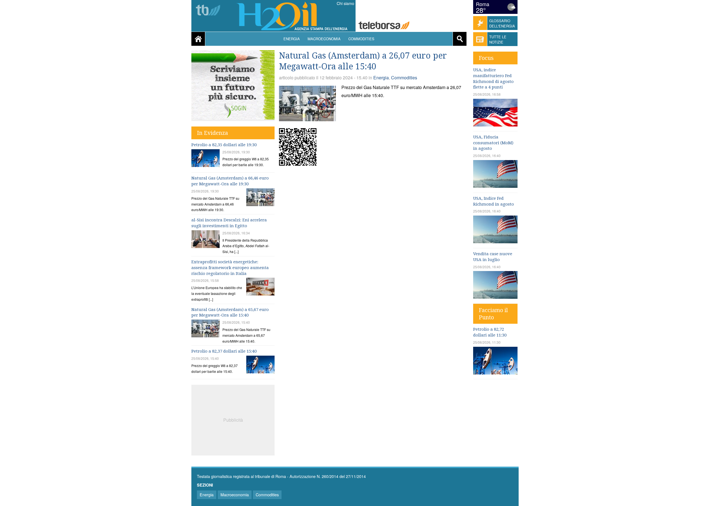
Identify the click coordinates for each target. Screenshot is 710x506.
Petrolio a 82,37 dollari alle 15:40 (224, 351)
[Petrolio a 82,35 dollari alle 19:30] (205, 158)
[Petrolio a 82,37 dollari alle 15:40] (260, 365)
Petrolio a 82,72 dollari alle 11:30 (489, 332)
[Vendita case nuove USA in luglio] (495, 297)
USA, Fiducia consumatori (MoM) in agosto (493, 143)
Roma (482, 4)
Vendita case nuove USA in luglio (492, 256)
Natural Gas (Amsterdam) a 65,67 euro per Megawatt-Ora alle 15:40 (230, 312)
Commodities (361, 38)
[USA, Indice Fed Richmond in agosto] (495, 241)
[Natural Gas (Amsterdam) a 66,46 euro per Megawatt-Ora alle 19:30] (260, 198)
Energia (291, 38)
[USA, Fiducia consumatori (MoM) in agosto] (495, 186)
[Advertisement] (233, 419)
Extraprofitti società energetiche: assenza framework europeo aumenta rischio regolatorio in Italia (230, 267)
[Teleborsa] (210, 10)
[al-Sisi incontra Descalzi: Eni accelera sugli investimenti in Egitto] (205, 239)
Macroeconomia (324, 38)
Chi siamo (345, 3)
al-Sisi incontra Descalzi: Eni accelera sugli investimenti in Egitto (229, 222)
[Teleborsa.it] (384, 26)
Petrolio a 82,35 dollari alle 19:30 (224, 144)
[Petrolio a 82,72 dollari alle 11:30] (495, 373)
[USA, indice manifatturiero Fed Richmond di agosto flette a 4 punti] (495, 125)
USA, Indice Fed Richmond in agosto (493, 201)
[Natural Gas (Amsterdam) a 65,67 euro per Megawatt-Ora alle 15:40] (205, 329)
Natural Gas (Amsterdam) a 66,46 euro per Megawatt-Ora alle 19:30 (230, 181)
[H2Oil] (294, 16)
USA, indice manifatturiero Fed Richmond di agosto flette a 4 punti (493, 78)
